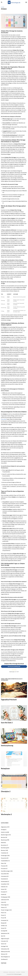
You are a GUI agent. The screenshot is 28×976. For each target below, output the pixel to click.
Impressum (5, 972)
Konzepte (3, 891)
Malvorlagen (4, 904)
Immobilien (3, 884)
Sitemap (23, 972)
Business (3, 850)
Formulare (3, 868)
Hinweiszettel (4, 881)
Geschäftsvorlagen (5, 871)
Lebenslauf (3, 899)
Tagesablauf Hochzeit (9, 700)
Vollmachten (4, 949)
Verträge (3, 946)
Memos (3, 907)
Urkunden (3, 941)
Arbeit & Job (4, 832)
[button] (1, 2)
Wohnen (3, 954)
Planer (2, 7)
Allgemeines (4, 827)
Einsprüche (3, 858)
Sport (2, 936)
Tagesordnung (4, 938)
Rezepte (3, 923)
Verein (2, 943)
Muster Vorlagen (5, 910)
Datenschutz (12, 972)
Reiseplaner (5, 768)
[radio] (12, 670)
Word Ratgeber (4, 956)
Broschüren (3, 845)
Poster (2, 915)
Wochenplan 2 (6, 814)
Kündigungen (4, 897)
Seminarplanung (7, 745)
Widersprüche (4, 951)
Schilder (3, 925)
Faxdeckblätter (4, 860)
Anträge (3, 829)
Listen (2, 902)
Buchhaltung (4, 847)
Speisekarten (4, 933)
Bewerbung (3, 840)
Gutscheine (3, 876)
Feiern (2, 863)
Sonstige (3, 930)
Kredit (2, 894)
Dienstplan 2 (5, 791)
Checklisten (4, 852)
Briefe (2, 842)
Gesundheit (4, 419)
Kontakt (18, 972)
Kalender (3, 886)
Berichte (3, 837)
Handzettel (3, 878)
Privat (2, 917)
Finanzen (3, 865)
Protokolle (3, 920)
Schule (2, 928)
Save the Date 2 (7, 723)
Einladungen (4, 855)
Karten (2, 889)
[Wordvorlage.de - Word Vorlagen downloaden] (14, 2)
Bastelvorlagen (4, 834)
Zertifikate (3, 959)
